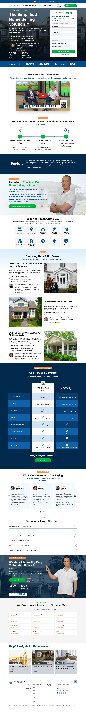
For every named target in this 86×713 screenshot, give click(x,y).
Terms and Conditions (49, 685)
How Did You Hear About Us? (59, 43)
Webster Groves (36, 684)
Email (53, 37)
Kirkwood (34, 693)
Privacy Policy (50, 683)
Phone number (56, 32)
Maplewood (35, 698)
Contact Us (28, 690)
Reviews (34, 5)
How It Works (27, 5)
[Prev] (9, 496)
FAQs (40, 5)
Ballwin (34, 690)
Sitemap (42, 686)
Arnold (34, 697)
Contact (49, 5)
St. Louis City (35, 683)
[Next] (75, 496)
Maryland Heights (34, 696)
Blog (41, 683)
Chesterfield (35, 686)
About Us (28, 683)
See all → (35, 701)
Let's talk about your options (21, 206)
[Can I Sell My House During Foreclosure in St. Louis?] (43, 657)
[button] (40, 511)
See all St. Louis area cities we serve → (47, 638)
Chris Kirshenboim (15, 669)
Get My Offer (69, 5)
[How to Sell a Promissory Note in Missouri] (66, 657)
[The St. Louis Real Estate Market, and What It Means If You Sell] (20, 657)
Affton (34, 687)
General (60, 663)
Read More (12, 671)
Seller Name (55, 26)
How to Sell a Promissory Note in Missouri (66, 666)
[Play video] (43, 96)
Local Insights (16, 663)
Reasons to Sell (39, 663)
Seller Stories (27, 687)
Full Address (55, 20)
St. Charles (35, 692)
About (44, 5)
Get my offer (42, 460)
